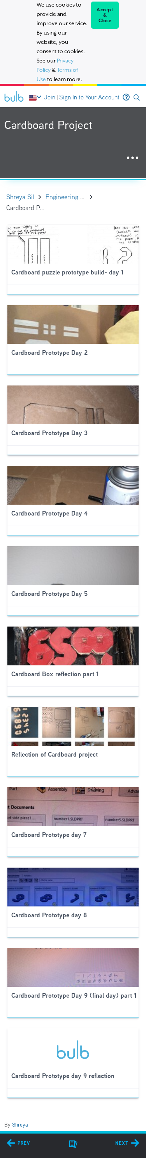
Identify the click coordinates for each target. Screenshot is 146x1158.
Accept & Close (105, 15)
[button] (137, 97)
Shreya (20, 1124)
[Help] (126, 97)
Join (49, 97)
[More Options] (132, 158)
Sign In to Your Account (89, 97)
